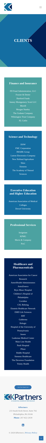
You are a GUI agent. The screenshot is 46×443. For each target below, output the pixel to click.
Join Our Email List (23, 387)
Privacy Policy (31, 433)
